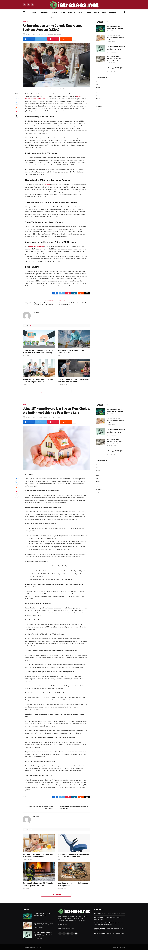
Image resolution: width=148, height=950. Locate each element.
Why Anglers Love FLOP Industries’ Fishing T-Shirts (71, 351)
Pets (80, 12)
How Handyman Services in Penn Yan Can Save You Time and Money (73, 380)
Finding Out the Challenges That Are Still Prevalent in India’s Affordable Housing (38, 351)
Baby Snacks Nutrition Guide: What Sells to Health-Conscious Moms (115, 37)
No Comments (49, 34)
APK (97, 84)
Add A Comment (56, 391)
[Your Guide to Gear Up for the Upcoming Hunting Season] (74, 871)
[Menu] (24, 12)
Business (112, 12)
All (96, 81)
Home (34, 12)
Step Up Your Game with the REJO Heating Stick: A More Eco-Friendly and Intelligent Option (116, 47)
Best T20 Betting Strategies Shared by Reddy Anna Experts (115, 27)
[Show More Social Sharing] (74, 39)
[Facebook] (16, 98)
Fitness (88, 12)
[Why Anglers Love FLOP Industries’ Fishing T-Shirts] (74, 339)
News (104, 12)
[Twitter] (16, 102)
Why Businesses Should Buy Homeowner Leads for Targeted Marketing (38, 380)
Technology (43, 12)
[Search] (124, 12)
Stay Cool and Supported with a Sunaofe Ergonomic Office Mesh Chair (73, 855)
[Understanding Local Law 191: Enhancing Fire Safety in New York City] (39, 871)
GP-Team (30, 34)
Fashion (54, 12)
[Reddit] (16, 107)
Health (96, 12)
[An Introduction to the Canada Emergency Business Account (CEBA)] (56, 65)
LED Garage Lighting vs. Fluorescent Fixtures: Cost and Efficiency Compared (115, 58)
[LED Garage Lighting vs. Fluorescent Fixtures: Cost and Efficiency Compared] (100, 59)
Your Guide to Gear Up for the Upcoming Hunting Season (73, 884)
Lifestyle (71, 12)
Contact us (122, 947)
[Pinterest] (16, 111)
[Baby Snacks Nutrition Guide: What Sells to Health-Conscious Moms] (100, 38)
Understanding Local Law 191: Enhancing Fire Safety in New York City (38, 884)
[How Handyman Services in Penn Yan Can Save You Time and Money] (74, 368)
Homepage (115, 947)
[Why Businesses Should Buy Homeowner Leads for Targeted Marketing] (39, 368)
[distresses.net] (74, 4)
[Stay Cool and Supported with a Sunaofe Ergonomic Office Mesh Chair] (74, 843)
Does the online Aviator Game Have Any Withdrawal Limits (115, 68)
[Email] (16, 116)
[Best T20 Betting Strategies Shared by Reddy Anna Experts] (100, 28)
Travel (62, 12)
